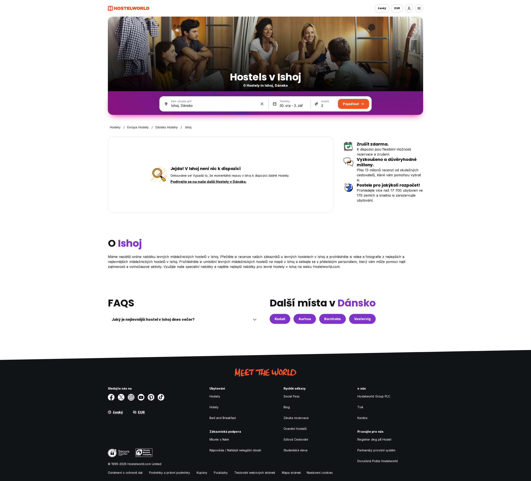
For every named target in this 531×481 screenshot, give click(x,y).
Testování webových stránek (254, 472)
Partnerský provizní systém (376, 450)
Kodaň (280, 319)
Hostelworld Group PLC (373, 396)
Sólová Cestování (296, 439)
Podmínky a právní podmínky (169, 472)
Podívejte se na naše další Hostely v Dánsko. (209, 182)
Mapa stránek (291, 472)
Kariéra (362, 418)
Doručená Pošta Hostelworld (377, 461)
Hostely (214, 396)
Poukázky (221, 472)
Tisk (360, 407)
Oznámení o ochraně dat (125, 472)
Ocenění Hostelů (295, 428)
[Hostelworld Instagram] (131, 397)
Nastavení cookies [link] (320, 472)
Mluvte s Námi (219, 439)
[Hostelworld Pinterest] (151, 397)
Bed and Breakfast (222, 418)
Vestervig (362, 319)
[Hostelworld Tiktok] (161, 397)
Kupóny (202, 472)
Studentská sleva (296, 450)
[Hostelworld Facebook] (111, 397)
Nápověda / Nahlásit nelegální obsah (235, 450)
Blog (287, 407)
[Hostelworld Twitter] (121, 397)
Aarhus (304, 319)
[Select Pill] (409, 8)
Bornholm (332, 319)
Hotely (214, 407)
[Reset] (262, 104)
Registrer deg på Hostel (374, 439)
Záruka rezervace (296, 418)
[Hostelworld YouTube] (141, 397)
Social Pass (292, 396)
